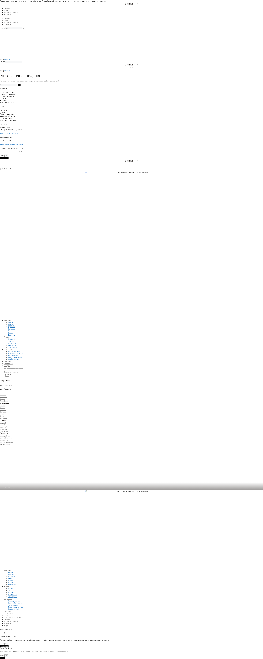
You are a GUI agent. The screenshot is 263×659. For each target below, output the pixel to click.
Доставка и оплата (11, 12)
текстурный (4, 431)
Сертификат (4, 401)
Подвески (11, 329)
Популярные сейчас (15, 358)
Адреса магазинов (7, 114)
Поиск (2, 28)
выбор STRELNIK (5, 444)
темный (2, 425)
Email (2, 156)
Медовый (11, 339)
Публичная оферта (7, 96)
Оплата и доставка (7, 92)
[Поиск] (23, 28)
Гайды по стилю (6, 118)
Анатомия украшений (8, 120)
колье (2, 414)
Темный (11, 341)
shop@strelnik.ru (6, 137)
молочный (3, 427)
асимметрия (4, 440)
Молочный (12, 343)
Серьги (10, 323)
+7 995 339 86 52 (6, 385)
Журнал (3, 112)
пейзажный (3, 429)
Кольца (11, 325)
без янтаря (3, 418)
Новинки (7, 362)
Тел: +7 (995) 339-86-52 (9, 133)
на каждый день (5, 436)
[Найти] (19, 85)
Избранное (5, 381)
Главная (7, 8)
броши (2, 416)
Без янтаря (12, 335)
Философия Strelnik (7, 116)
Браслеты (11, 327)
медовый (3, 423)
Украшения (8, 321)
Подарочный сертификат (13, 368)
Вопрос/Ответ (5, 101)
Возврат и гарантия (7, 94)
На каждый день (14, 351)
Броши (10, 333)
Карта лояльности (7, 103)
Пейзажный (12, 345)
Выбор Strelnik (13, 360)
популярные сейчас (6, 442)
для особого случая (6, 438)
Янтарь (6, 337)
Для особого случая (15, 353)
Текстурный (12, 347)
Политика (3, 98)
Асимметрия (13, 356)
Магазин (7, 10)
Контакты (7, 15)
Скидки (7, 366)
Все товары (8, 364)
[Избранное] (1, 57)
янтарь (3, 420)
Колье (10, 331)
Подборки (8, 349)
